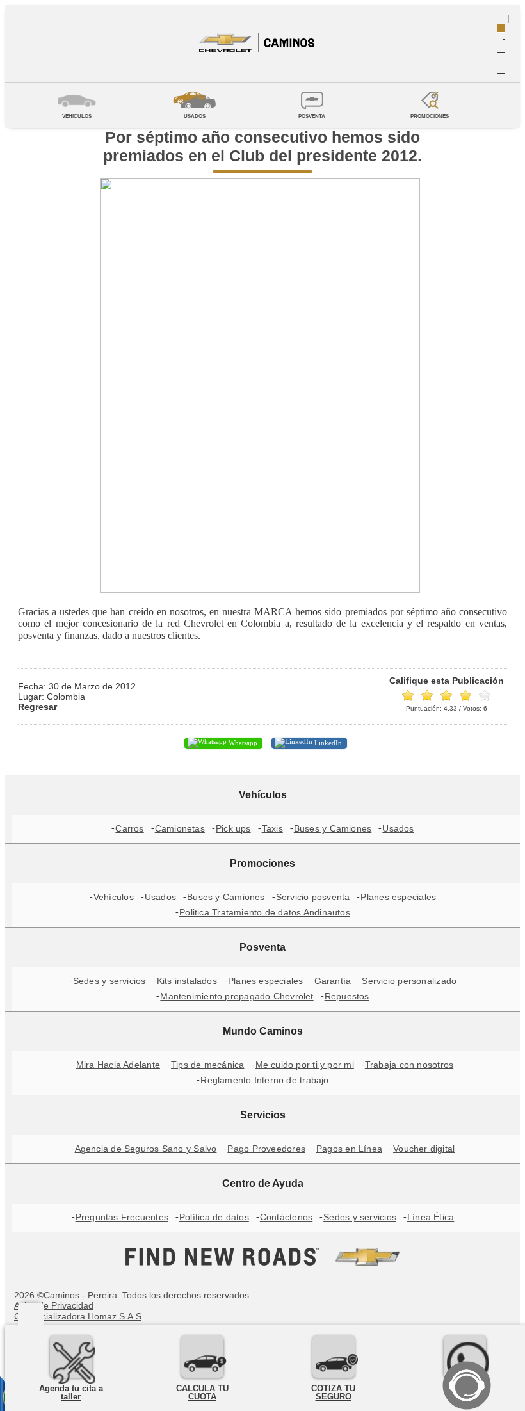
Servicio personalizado (409, 981)
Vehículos (113, 897)
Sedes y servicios (109, 981)
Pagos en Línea (349, 1148)
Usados (398, 828)
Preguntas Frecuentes (122, 1217)
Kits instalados (187, 981)
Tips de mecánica (208, 1065)
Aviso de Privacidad (53, 1305)
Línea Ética (430, 1217)
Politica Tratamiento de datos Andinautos (264, 912)
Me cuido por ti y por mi (304, 1065)
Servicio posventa (313, 897)
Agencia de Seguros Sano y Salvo (146, 1148)
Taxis (272, 828)
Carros (129, 828)
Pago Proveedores (266, 1148)
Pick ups (233, 828)
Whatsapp (242, 742)
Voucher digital (424, 1148)
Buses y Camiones (333, 828)
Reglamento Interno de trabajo (264, 1080)
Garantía (332, 981)
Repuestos (347, 996)
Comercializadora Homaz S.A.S (77, 1316)
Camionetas (180, 828)
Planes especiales (398, 897)
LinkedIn (327, 742)
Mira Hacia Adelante (118, 1065)
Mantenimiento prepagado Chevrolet (236, 996)
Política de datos (214, 1217)
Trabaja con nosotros (409, 1065)
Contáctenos (286, 1217)
